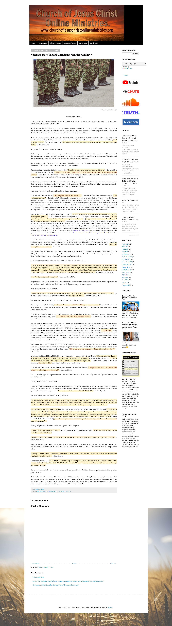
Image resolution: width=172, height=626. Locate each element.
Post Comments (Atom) (46, 567)
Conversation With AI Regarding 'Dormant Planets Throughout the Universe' (56, 585)
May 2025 (125, 246)
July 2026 (125, 282)
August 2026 (126, 285)
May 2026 (125, 277)
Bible (37, 491)
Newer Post (35, 564)
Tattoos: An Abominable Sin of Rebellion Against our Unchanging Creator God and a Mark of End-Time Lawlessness (68, 581)
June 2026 (125, 280)
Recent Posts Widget (134, 235)
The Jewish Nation (38, 577)
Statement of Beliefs (70, 43)
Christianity (55, 491)
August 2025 (126, 254)
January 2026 (126, 267)
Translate (129, 69)
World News (94, 43)
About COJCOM (55, 43)
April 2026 (125, 275)
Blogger (110, 607)
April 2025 (125, 244)
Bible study (43, 491)
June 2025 (125, 249)
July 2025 (125, 252)
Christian (49, 491)
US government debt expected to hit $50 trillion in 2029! (129, 138)
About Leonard (42, 43)
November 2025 (127, 262)
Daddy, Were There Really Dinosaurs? (128, 218)
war (70, 491)
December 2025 (126, 264)
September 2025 (127, 257)
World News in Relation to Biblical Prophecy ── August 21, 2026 (130, 180)
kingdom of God (63, 491)
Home (33, 43)
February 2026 (126, 270)
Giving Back (83, 43)
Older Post (113, 564)
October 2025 (126, 259)
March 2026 (125, 272)
